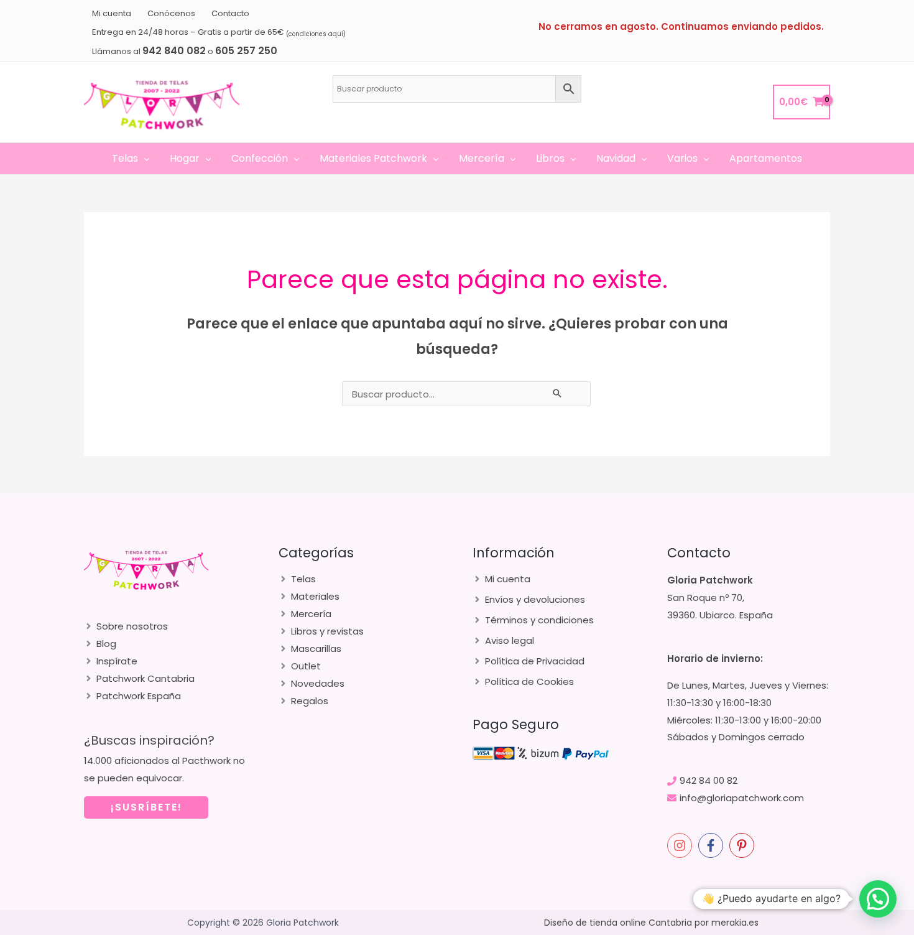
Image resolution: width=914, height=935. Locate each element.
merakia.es (735, 922)
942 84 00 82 (708, 780)
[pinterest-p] (743, 845)
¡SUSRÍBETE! (146, 807)
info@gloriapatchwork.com (742, 797)
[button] (144, 158)
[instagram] (681, 845)
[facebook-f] (712, 845)
